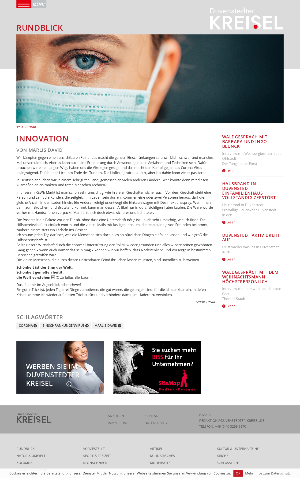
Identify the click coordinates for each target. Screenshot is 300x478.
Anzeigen (116, 416)
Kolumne (24, 462)
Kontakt (152, 416)
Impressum (117, 423)
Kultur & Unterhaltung (238, 448)
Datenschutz (156, 423)
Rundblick (25, 448)
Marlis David (105, 325)
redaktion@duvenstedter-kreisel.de (231, 420)
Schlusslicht (228, 462)
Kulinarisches (162, 455)
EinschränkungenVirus (64, 325)
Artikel (156, 448)
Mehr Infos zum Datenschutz (268, 473)
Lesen (230, 170)
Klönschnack (95, 462)
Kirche (222, 455)
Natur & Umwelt (30, 455)
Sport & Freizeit (97, 455)
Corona (26, 325)
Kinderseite (160, 462)
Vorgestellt (94, 448)
